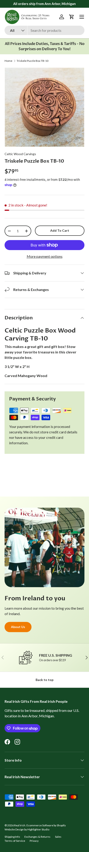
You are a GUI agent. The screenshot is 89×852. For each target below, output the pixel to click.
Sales (58, 836)
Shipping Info (12, 836)
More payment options (45, 256)
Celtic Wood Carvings (20, 154)
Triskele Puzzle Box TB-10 (32, 61)
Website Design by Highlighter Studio (27, 829)
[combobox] (44, 30)
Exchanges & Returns (37, 836)
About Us (18, 627)
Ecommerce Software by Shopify (46, 825)
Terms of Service (15, 840)
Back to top (44, 680)
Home (8, 61)
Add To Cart (59, 230)
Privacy (34, 840)
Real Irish (19, 825)
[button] (72, 17)
